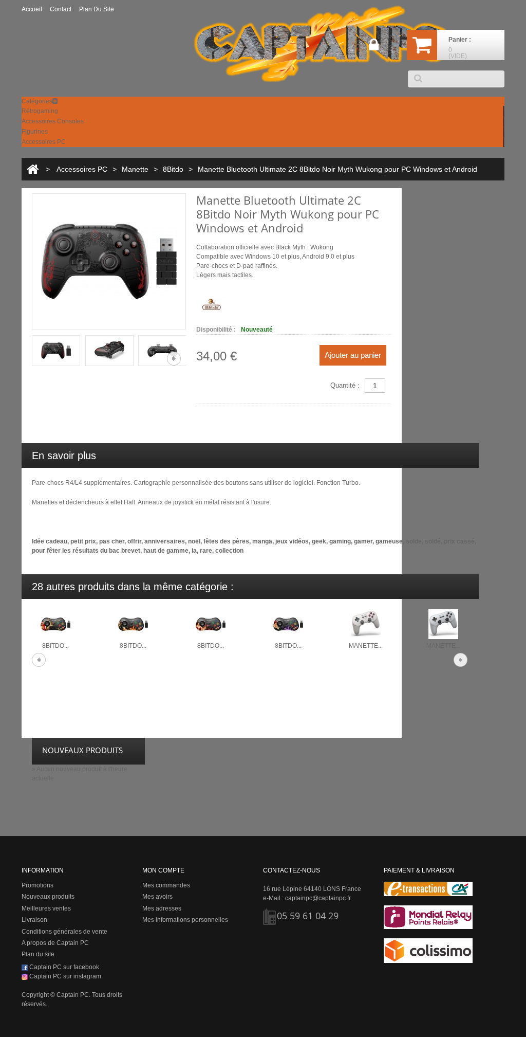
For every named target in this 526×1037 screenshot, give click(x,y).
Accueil (32, 9)
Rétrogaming (40, 111)
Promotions (37, 885)
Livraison (34, 919)
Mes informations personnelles (185, 919)
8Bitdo (173, 169)
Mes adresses (161, 908)
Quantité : (345, 385)
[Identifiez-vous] (374, 48)
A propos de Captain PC (55, 943)
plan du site (96, 9)
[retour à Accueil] (33, 169)
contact (60, 9)
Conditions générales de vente (64, 931)
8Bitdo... (55, 645)
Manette (135, 169)
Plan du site (38, 954)
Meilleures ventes (46, 908)
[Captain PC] (322, 43)
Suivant (174, 359)
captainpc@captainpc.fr (318, 898)
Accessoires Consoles (53, 121)
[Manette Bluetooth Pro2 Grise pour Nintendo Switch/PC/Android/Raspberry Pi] (443, 624)
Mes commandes (166, 885)
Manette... (366, 645)
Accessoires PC (44, 141)
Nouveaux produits (48, 896)
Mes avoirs (157, 896)
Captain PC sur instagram (64, 976)
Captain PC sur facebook (63, 967)
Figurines (35, 131)
